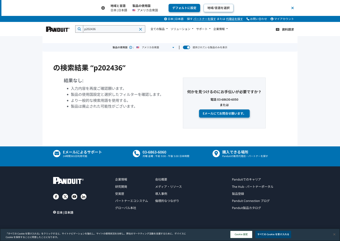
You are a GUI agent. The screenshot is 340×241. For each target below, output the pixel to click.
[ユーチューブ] (74, 200)
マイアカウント (283, 19)
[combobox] (114, 29)
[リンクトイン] (83, 200)
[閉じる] (334, 234)
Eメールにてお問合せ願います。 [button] (224, 113)
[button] (141, 29)
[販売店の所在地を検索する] (216, 153)
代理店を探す (234, 19)
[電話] (136, 153)
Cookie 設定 (241, 234)
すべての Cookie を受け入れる (273, 234)
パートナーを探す (204, 19)
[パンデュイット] (58, 28)
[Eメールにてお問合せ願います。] (56, 153)
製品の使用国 (123, 47)
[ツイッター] (65, 200)
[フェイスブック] (56, 200)
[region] (170, 234)
